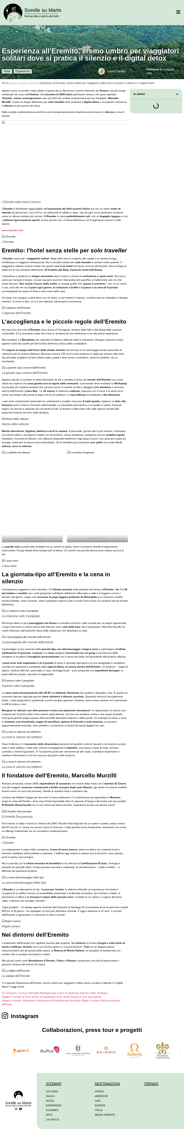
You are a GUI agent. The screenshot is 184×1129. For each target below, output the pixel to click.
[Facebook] (20, 1109)
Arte (49, 1114)
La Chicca (52, 1119)
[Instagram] (16, 1109)
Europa (100, 1105)
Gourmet (52, 1110)
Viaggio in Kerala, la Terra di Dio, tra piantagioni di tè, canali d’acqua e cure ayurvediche (52, 996)
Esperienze (22, 71)
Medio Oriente (105, 1114)
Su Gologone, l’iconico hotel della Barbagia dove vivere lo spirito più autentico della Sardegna (55, 992)
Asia (97, 1100)
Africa (99, 1091)
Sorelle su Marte (42, 10)
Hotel (7, 71)
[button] (177, 94)
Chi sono (52, 1091)
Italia (98, 1110)
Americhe (101, 1096)
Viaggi (50, 1096)
